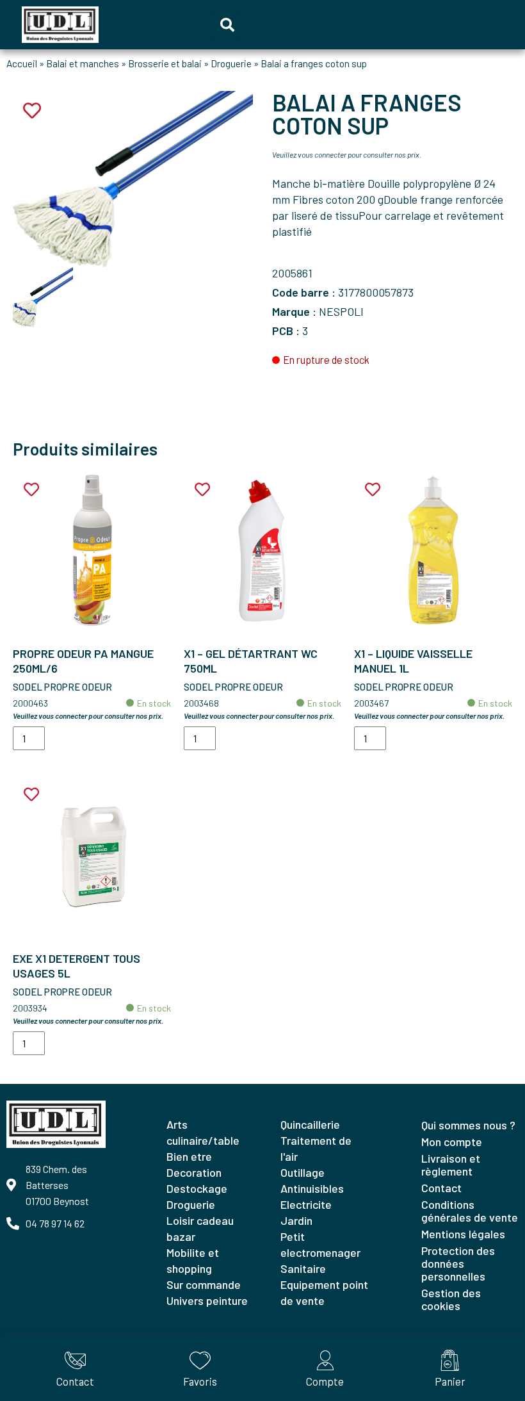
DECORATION (194, 1172)
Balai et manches (82, 63)
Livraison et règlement (450, 1164)
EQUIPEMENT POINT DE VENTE (324, 1292)
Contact (441, 1188)
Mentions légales (463, 1234)
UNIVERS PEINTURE (207, 1300)
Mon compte (451, 1142)
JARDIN (296, 1220)
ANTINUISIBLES (312, 1188)
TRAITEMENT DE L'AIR (315, 1148)
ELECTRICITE (306, 1204)
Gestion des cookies (451, 1299)
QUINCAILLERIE (310, 1124)
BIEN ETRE (189, 1156)
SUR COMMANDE (203, 1284)
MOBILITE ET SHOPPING (192, 1260)
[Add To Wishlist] (31, 489)
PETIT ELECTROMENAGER (320, 1244)
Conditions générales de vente (469, 1210)
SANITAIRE (303, 1268)
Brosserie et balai (165, 63)
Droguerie (231, 63)
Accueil (21, 63)
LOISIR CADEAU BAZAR (200, 1228)
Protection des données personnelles (458, 1263)
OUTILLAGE (302, 1172)
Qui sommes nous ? (468, 1125)
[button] (227, 25)
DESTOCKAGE (196, 1188)
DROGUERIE (190, 1204)
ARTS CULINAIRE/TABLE (202, 1132)
